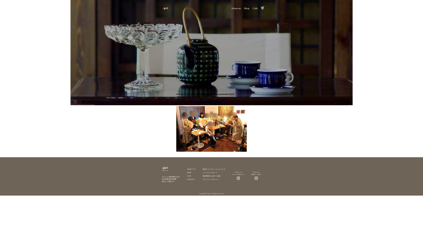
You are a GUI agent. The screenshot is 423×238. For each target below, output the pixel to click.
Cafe (255, 8)
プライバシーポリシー (211, 179)
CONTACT (191, 179)
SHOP (189, 172)
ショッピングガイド (210, 172)
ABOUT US (191, 169)
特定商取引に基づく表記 (212, 176)
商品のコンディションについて (214, 169)
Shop (246, 8)
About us (236, 8)
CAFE (189, 176)
